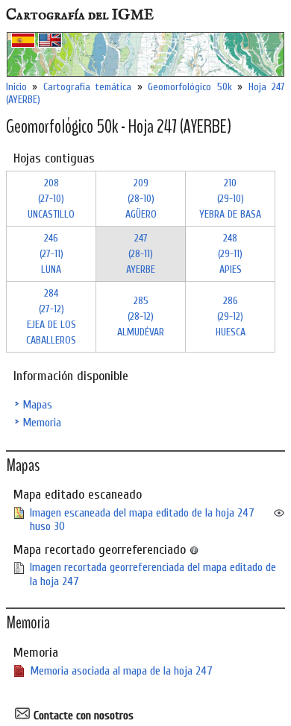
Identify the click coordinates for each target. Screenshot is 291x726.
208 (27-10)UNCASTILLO (51, 199)
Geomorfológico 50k (189, 87)
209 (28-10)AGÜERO (141, 199)
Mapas (37, 404)
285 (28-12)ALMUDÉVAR (140, 316)
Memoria (41, 422)
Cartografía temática (87, 87)
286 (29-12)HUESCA (230, 316)
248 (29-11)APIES (230, 254)
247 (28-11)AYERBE (140, 254)
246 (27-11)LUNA (51, 254)
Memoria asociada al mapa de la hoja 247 (121, 671)
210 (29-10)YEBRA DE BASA (230, 199)
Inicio (16, 87)
